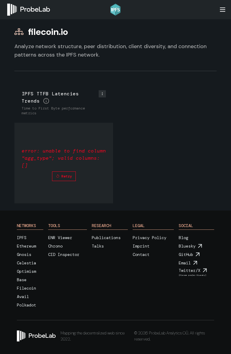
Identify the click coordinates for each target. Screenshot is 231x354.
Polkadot (26, 305)
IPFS (21, 237)
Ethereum (26, 246)
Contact (141, 254)
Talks (98, 246)
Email (185, 263)
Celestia (26, 263)
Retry (66, 176)
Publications (106, 237)
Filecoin (26, 288)
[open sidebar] (223, 10)
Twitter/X (189, 270)
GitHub (186, 254)
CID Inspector (63, 254)
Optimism (26, 271)
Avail (23, 296)
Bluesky (187, 246)
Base (21, 279)
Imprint (141, 246)
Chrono (55, 246)
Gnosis (24, 254)
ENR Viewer (60, 237)
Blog (183, 237)
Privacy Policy (149, 237)
